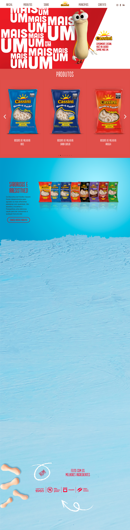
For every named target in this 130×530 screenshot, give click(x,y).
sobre (46, 4)
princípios (83, 4)
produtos (27, 4)
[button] (58, 155)
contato (102, 4)
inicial (9, 4)
